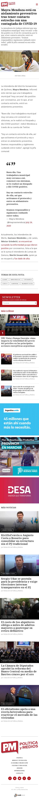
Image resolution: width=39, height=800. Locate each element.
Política (20, 758)
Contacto (19, 773)
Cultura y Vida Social (19, 765)
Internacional (19, 770)
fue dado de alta (22, 258)
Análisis (19, 768)
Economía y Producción (19, 763)
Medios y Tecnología (19, 760)
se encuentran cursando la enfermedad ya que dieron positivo (19, 245)
